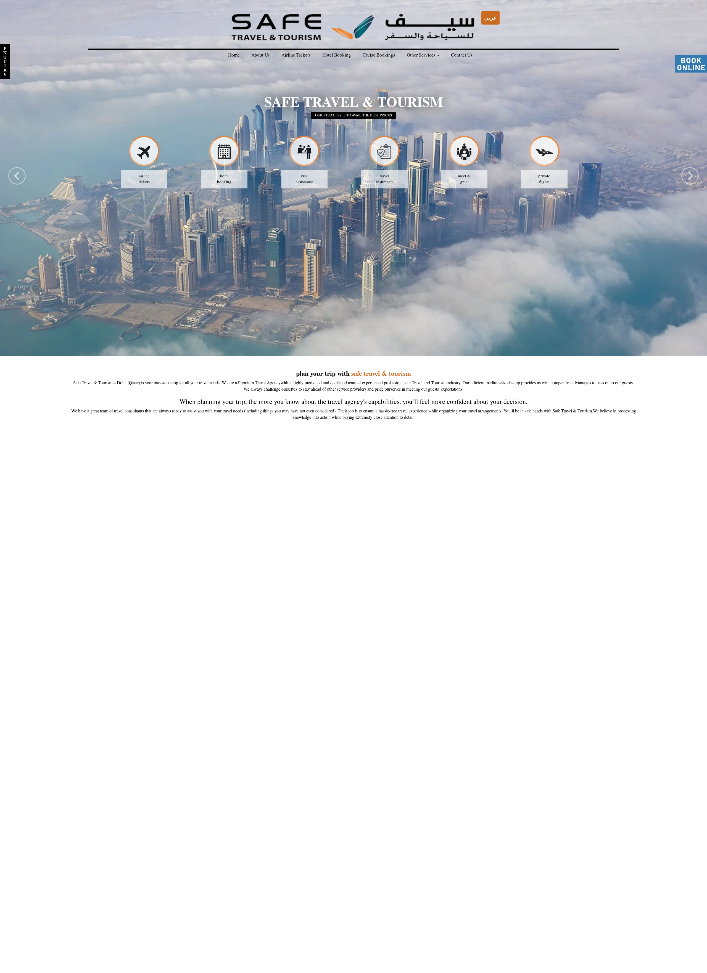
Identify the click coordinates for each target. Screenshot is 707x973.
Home (234, 55)
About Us (260, 55)
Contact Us (462, 55)
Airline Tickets (296, 55)
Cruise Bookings (379, 55)
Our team (217, 959)
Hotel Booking (336, 55)
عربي (490, 17)
